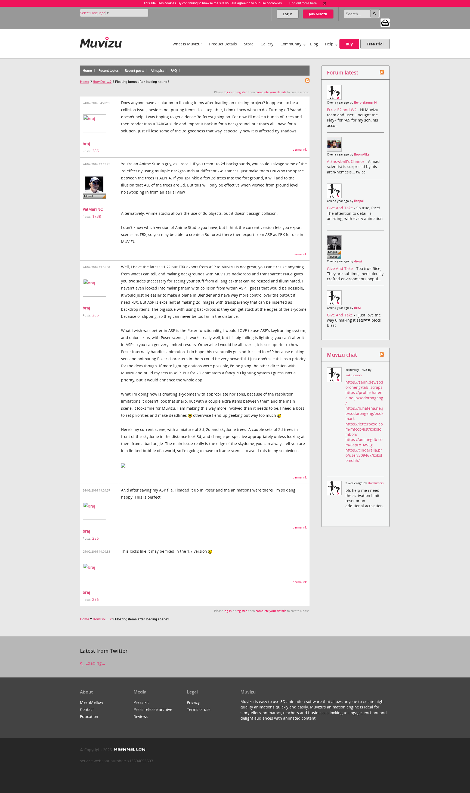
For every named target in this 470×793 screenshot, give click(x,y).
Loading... (94, 663)
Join (318, 14)
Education (89, 716)
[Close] (324, 3)
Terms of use (199, 709)
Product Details (223, 43)
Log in (287, 14)
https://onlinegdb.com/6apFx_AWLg (363, 442)
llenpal (359, 201)
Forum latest (342, 72)
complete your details (271, 92)
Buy (349, 43)
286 (95, 150)
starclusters (376, 483)
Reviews (141, 716)
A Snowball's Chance (346, 161)
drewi (358, 261)
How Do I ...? (102, 82)
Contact (87, 709)
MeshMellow (91, 702)
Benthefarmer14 (365, 102)
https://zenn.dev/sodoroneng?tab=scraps (364, 385)
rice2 (357, 308)
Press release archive (153, 709)
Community (290, 43)
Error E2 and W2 (342, 109)
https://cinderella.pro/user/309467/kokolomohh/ (363, 455)
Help (329, 43)
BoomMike (361, 154)
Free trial (375, 43)
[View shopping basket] (385, 22)
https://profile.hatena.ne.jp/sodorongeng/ (364, 397)
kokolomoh (353, 375)
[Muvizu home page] (101, 41)
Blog (314, 43)
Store (248, 43)
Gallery (267, 43)
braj (86, 143)
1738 (96, 216)
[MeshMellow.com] (129, 749)
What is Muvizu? (187, 43)
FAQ (174, 70)
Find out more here (303, 3)
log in (228, 92)
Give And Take (340, 207)
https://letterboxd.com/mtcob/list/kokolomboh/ (364, 429)
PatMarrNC (93, 209)
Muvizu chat (342, 354)
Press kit (141, 702)
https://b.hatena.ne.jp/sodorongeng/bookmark (364, 413)
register (241, 92)
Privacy (193, 702)
